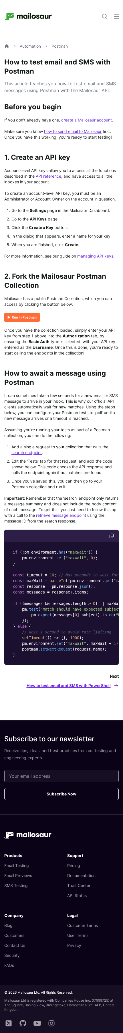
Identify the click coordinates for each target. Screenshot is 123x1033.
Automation (30, 46)
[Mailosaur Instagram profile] (51, 1023)
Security (12, 955)
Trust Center (78, 885)
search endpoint (26, 452)
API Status (77, 895)
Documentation (81, 875)
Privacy (74, 945)
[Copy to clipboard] (111, 535)
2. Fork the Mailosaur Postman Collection (55, 280)
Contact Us (14, 945)
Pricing (73, 865)
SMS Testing (16, 885)
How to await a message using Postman (55, 377)
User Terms (77, 935)
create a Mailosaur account (86, 120)
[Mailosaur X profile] (8, 1023)
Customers (14, 935)
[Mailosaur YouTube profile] (37, 1023)
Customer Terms (82, 925)
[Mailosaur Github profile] (23, 1023)
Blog (8, 925)
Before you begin (32, 107)
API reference (48, 176)
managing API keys (95, 256)
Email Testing (16, 865)
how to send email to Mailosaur (73, 131)
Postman (59, 46)
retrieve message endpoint (61, 515)
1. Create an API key (37, 157)
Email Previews (18, 875)
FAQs (9, 965)
